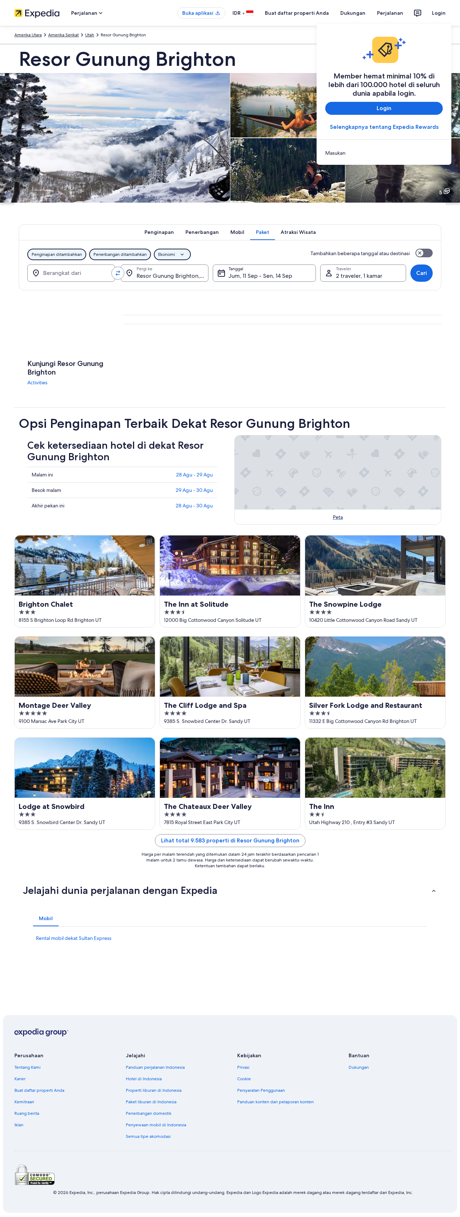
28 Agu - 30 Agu (194, 505)
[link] (384, 152)
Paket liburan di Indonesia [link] (151, 1102)
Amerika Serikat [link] (63, 35)
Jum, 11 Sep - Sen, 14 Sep (260, 276)
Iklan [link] (18, 1125)
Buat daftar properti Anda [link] (39, 1090)
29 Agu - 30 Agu (194, 490)
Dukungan (352, 13)
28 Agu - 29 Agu (194, 474)
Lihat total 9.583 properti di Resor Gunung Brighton (230, 840)
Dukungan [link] (359, 1067)
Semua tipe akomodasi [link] (148, 1136)
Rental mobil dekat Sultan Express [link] (73, 938)
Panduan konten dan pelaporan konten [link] (275, 1102)
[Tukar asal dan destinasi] (117, 273)
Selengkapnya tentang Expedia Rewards (384, 126)
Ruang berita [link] (26, 1113)
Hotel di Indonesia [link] (144, 1079)
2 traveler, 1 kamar (359, 276)
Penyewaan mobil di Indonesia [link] (156, 1125)
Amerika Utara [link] (28, 35)
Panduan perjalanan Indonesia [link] (155, 1067)
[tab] (159, 232)
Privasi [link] (243, 1067)
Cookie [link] (244, 1079)
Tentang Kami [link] (27, 1067)
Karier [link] (20, 1079)
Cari (421, 273)
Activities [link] (37, 382)
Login (439, 13)
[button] (230, 890)
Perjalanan (390, 13)
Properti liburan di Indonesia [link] (153, 1090)
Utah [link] (89, 35)
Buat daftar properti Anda (297, 13)
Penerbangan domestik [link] (148, 1113)
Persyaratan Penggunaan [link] (261, 1090)
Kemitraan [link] (24, 1102)
